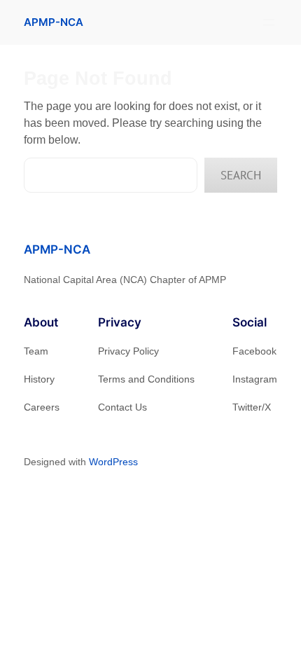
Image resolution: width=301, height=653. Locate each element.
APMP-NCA (53, 22)
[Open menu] (268, 22)
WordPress (113, 461)
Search (240, 175)
